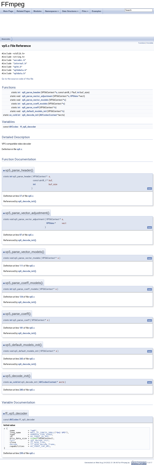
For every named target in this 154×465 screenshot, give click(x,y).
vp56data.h (20, 70)
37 (20, 196)
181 (21, 328)
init (12, 440)
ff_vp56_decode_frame (42, 444)
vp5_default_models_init (34, 111)
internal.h (20, 63)
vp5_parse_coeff (30, 107)
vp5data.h (19, 73)
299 (21, 453)
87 (20, 235)
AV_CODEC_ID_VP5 (39, 436)
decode (13, 444)
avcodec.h (19, 60)
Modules (38, 11)
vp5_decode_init (30, 115)
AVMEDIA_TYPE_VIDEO (41, 434)
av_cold (13, 115)
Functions (141, 43)
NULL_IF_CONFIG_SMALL (42, 432)
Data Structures (69, 11)
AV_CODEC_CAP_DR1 (40, 446)
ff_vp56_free (37, 442)
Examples (96, 11)
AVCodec (13, 127)
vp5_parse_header (31, 92)
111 (21, 266)
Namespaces (51, 11)
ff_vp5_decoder (28, 127)
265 (21, 359)
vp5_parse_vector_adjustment (37, 96)
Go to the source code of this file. (18, 79)
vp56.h (17, 67)
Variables (149, 43)
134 (21, 297)
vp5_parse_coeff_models (34, 103)
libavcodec (6, 39)
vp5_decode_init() (27, 201)
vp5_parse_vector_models (35, 100)
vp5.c (19, 149)
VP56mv (74, 96)
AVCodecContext (48, 115)
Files (84, 11)
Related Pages (23, 11)
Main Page (8, 11)
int (19, 92)
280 (21, 390)
